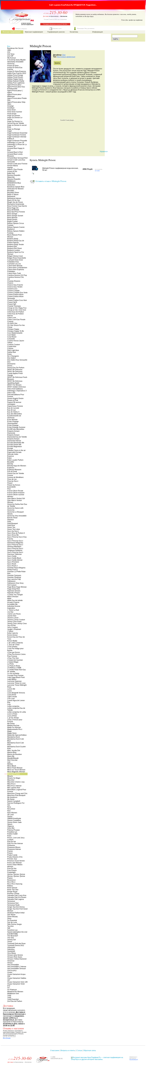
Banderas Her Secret (15, 48)
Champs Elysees (13, 281)
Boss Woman (12, 217)
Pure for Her (11, 868)
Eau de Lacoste (13, 408)
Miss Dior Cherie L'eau (16, 782)
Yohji (9, 995)
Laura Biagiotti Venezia (16, 693)
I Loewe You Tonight (15, 595)
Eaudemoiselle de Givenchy (14, 417)
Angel (9, 131)
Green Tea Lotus (13, 529)
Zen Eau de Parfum (14, 1001)
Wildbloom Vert (13, 993)
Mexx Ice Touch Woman (16, 770)
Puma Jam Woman (14, 863)
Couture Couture (13, 344)
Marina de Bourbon (14, 754)
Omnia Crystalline (14, 820)
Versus (10, 963)
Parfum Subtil (12, 834)
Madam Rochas (13, 725)
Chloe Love (11, 318)
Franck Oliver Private (15, 491)
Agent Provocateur (14, 85)
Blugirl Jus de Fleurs (15, 202)
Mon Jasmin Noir (13, 788)
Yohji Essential (13, 999)
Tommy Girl (11, 940)
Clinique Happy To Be (15, 331)
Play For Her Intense (15, 843)
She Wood (11, 915)
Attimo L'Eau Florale (15, 169)
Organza (10, 826)
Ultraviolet (11, 947)
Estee (9, 458)
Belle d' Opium (12, 194)
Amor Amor (11, 110)
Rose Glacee (12, 888)
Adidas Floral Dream (15, 77)
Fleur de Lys (12, 479)
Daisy (9, 354)
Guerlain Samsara (14, 575)
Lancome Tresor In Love (16, 683)
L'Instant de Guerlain (15, 660)
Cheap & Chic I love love (16, 310)
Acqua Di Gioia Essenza (16, 71)
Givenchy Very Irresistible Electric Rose (17, 517)
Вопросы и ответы (68, 1050)
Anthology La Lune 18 (15, 142)
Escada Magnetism (14, 446)
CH (8, 279)
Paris (9, 836)
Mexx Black (11, 766)
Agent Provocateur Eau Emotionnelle (16, 88)
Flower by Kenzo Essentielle (13, 486)
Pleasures (11, 845)
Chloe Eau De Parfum (15, 312)
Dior (64, 55)
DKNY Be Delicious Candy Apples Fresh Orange (15, 373)
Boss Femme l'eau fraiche (17, 206)
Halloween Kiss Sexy (15, 583)
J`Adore (10, 631)
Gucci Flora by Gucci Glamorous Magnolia (15, 542)
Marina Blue (11, 752)
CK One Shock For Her (16, 325)
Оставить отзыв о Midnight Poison (50, 181)
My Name (11, 799)
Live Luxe (11, 698)
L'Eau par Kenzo (13, 652)
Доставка (46, 16)
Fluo (9, 489)
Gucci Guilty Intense (14, 560)
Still (8, 928)
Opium (9, 824)
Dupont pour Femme (15, 406)
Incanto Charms (13, 602)
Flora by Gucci (12, 481)
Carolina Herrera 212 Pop (17, 275)
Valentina (10, 949)
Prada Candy (12, 855)
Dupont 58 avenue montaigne (14, 403)
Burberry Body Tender (15, 244)
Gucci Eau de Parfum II (16, 533)
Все (8, 46)
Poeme (10, 851)
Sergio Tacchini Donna (16, 907)
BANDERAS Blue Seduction (14, 184)
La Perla (10, 664)
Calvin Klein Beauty (14, 266)
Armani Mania (12, 166)
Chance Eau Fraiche (15, 285)
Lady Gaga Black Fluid (16, 677)
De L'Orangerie (13, 356)
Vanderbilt (11, 951)
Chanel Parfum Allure (15, 294)
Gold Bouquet (12, 523)
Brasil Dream (12, 219)
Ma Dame (11, 723)
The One (10, 938)
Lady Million (11, 679)
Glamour (10, 520)
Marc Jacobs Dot (13, 750)
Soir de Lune (12, 922)
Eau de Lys (11, 410)
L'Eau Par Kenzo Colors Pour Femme (16, 655)
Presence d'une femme (16, 861)
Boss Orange (12, 214)
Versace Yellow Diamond (16, 959)
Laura (9, 691)
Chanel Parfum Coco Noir (17, 300)
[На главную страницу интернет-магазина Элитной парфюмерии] (21, 26)
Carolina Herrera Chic (15, 277)
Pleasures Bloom (13, 847)
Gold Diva (11, 525)
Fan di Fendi (12, 471)
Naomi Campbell (13, 801)
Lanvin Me (11, 689)
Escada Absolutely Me (15, 443)
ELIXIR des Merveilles (15, 429)
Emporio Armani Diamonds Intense (14, 440)
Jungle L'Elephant (14, 629)
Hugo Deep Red (13, 589)
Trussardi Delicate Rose (16, 943)
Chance (10, 283)
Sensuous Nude (13, 905)
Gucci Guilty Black (14, 558)
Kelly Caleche (12, 633)
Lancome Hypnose (14, 681)
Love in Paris (12, 714)
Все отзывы (7, 1038)
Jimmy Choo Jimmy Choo (17, 623)
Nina (9, 807)
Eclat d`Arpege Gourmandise (13, 422)
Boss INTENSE (13, 210)
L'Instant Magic (13, 662)
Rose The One (12, 890)
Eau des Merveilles (14, 414)
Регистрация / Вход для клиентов (85, 28)
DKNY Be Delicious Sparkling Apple (14, 382)
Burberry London (13, 250)
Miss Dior (10, 780)
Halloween (11, 581)
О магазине (54, 1050)
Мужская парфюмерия (34, 32)
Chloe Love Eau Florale (16, 319)
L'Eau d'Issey (12, 646)
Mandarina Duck (13, 737)
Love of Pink (12, 716)
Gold (9, 521)
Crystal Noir (11, 346)
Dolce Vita (11, 393)
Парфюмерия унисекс (56, 32)
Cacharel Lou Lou (14, 264)
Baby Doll (11, 173)
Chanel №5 (11, 304)
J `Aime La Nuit (13, 610)
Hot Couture (11, 585)
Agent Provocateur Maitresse (14, 95)
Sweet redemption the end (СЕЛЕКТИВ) (17, 933)
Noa (8, 811)
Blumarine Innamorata (15, 204)
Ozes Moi (10, 828)
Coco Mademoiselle (14, 333)
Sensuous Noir (13, 903)
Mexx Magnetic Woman (16, 772)
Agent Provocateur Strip (16, 102)
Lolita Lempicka (13, 706)
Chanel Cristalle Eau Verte (17, 292)
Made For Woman (14, 727)
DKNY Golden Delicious (16, 387)
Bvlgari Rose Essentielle (16, 258)
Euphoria (10, 468)
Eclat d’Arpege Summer (16, 427)
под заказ (97, 170)
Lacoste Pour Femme (15, 675)
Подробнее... (91, 5)
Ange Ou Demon (13, 116)
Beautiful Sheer (13, 192)
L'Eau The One (13, 658)
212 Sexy (10, 54)
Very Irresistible (13, 965)
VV (8, 988)
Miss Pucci (11, 784)
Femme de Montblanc (15, 477)
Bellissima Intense (14, 198)
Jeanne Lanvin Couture (16, 620)
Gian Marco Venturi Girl (16, 498)
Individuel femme (13, 606)
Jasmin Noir (11, 616)
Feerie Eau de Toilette (15, 473)
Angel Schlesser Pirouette (17, 141)
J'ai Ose (10, 612)
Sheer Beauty (12, 916)
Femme (10, 475)
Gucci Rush (11, 564)
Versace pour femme (15, 955)
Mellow (10, 764)
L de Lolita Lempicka (15, 643)
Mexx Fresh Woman (14, 768)
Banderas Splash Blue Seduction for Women (15, 188)
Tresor (9, 941)
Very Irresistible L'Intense (16, 966)
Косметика (74, 32)
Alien (9, 104)
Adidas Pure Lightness (15, 83)
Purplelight (11, 872)
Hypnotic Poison (13, 593)
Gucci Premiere (13, 562)
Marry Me (10, 756)
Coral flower (11, 337)
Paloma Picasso (13, 830)
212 (8, 52)
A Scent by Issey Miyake (16, 60)
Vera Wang (11, 953)
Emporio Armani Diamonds (13, 432)
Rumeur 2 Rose (13, 893)
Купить (57, 63)
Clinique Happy (13, 329)
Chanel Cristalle (13, 291)
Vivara (9, 972)
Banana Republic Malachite (14, 176)
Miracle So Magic (13, 778)
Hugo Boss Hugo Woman (17, 587)
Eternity (10, 464)
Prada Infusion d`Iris (14, 857)
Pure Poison (12, 870)
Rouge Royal (12, 891)
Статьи (79, 1050)
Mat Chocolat (12, 760)
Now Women (12, 813)
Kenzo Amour (12, 635)
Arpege (10, 167)
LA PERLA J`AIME (14, 668)
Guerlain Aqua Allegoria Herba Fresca (16, 569)
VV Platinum (12, 990)
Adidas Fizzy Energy (15, 75)
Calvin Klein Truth (14, 273)
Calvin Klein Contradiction (17, 267)
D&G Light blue (13, 350)
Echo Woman (12, 419)
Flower (10, 483)
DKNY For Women (14, 385)
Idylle (9, 598)
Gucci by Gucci (13, 531)
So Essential (12, 920)
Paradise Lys (12, 832)
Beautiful (10, 191)
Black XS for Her (13, 200)
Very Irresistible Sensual (16, 968)
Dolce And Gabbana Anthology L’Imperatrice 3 (17, 390)
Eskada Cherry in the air (16, 450)
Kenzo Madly (12, 641)
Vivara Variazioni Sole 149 (17, 982)
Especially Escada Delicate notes (14, 453)
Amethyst (10, 108)
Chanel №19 (12, 302)
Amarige (10, 106)
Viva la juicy (11, 970)
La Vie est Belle (13, 673)
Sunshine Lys (12, 930)
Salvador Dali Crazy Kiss (16, 895)
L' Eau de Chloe (13, 645)
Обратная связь (89, 1050)
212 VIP (10, 56)
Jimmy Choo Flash (14, 621)
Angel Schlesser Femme (16, 135)
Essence (10, 456)
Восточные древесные (66, 57)
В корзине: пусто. (57, 28)
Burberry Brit (12, 246)
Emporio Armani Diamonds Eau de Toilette (17, 436)
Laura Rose (11, 695)
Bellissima (11, 196)
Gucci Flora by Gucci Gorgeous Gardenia (15, 549)
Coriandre (11, 339)
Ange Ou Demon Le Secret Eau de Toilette (15, 122)
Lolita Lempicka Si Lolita (16, 712)
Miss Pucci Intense (14, 786)
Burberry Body (12, 239)
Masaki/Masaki (13, 758)
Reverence (11, 880)
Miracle (10, 776)
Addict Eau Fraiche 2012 (16, 73)
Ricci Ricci (11, 882)
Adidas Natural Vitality (15, 81)
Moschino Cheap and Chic (17, 793)
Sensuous (11, 901)
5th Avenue (11, 58)
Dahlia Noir (11, 352)
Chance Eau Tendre (14, 287)
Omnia (9, 816)
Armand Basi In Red (15, 152)
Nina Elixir (11, 809)
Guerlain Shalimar (14, 577)
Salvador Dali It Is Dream (16, 897)
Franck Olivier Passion (15, 493)
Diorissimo (11, 364)
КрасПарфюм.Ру (134, 1059)
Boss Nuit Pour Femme (16, 212)
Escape (10, 448)
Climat (9, 327)
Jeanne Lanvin (12, 618)
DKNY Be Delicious (14, 369)
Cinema (10, 321)
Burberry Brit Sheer (14, 248)
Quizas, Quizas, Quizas (16, 874)
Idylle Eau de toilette (15, 600)
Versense (10, 961)
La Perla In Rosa (13, 666)
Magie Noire (12, 733)
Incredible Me (12, 604)
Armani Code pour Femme (17, 164)
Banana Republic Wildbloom (14, 180)
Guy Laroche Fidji (14, 579)
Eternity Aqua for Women (16, 466)
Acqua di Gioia (12, 65)
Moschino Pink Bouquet (16, 795)
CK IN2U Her (12, 323)
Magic (9, 731)
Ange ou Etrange (13, 129)
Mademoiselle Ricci (14, 729)
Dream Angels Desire (15, 398)
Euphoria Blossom (14, 469)
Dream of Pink (12, 400)
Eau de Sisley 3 (13, 412)
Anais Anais (11, 114)
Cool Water (11, 335)
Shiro (9, 918)
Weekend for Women (15, 992)
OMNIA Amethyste (14, 818)
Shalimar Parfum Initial (15, 913)
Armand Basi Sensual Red (17, 158)
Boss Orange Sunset (15, 216)
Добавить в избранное (21, 28)
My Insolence (12, 797)
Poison (10, 853)
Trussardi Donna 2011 (15, 945)
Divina (9, 366)
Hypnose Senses (13, 591)
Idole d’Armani (12, 596)
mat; (8, 762)
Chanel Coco (12, 289)
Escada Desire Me (14, 444)
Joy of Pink (11, 625)
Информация (97, 32)
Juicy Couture (12, 627)
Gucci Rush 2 (12, 566)
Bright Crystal (12, 221)
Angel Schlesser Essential (17, 133)
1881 (9, 50)
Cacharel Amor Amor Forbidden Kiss (15, 261)
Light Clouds (12, 697)
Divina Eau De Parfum (15, 368)
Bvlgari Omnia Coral (15, 256)
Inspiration (11, 608)
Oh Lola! (10, 815)
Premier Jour (12, 859)
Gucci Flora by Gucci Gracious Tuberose (15, 553)
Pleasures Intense (14, 849)
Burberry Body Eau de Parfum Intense (15, 241)
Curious (10, 348)
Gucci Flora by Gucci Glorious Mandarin (15, 545)
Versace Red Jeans (14, 957)
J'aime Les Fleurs (14, 614)
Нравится (104, 151)
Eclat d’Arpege (12, 425)
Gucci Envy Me (13, 535)
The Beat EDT (12, 936)
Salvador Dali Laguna (15, 899)
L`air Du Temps (13, 718)
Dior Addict (11, 358)
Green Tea (11, 527)
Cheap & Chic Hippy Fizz (17, 308)
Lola (9, 704)
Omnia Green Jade (14, 822)
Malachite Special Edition (17, 735)
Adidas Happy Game (15, 79)
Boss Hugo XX (12, 208)
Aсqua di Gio (12, 171)
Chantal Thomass (14, 306)
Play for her (11, 841)
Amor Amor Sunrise (14, 112)
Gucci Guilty (11, 556)
